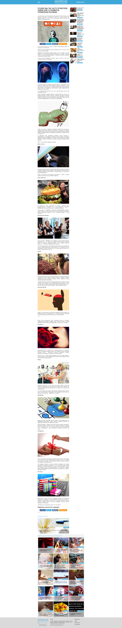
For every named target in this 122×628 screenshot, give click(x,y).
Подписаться (80, 2)
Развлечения (77, 619)
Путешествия (77, 624)
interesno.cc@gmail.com (43, 625)
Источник (39, 512)
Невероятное (77, 622)
